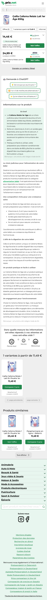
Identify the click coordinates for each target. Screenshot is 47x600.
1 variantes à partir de (24, 29)
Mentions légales (23, 535)
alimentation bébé (11, 181)
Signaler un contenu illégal (23, 68)
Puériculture (8, 492)
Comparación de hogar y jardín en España (24, 585)
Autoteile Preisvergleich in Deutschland (24, 572)
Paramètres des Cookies (23, 558)
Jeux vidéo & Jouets (12, 476)
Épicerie (5, 500)
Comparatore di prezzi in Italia (23, 591)
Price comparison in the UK (23, 578)
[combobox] (25, 9)
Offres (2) (6, 29)
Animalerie (7, 464)
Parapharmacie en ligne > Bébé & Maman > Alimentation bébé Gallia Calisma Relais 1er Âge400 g (35, 432)
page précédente (16, 400)
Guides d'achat (23, 551)
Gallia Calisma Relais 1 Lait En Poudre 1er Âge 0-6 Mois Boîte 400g (12, 377)
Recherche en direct (23, 541)
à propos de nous (23, 548)
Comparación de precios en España (24, 581)
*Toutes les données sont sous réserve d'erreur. (23, 596)
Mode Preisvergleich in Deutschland (23, 575)
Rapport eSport (24, 554)
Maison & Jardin (10, 480)
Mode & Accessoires (12, 484)
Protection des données (24, 538)
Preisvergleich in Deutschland (23, 568)
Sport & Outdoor (10, 496)
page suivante (32, 400)
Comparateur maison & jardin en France (24, 588)
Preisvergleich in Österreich (23, 565)
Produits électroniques (14, 488)
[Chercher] (3, 9)
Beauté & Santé (9, 472)
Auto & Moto (8, 468)
